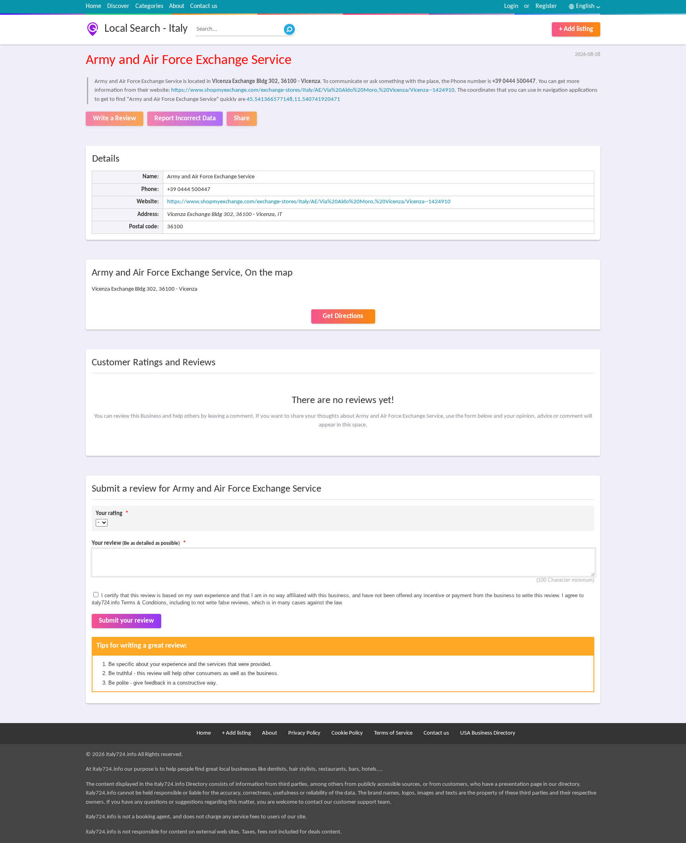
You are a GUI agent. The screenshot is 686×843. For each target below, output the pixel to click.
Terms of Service (393, 733)
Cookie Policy (347, 733)
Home (93, 6)
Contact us (203, 6)
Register (546, 6)
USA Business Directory (487, 733)
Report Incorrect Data (185, 118)
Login (511, 6)
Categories (149, 6)
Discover (118, 6)
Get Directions (343, 316)
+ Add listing (576, 29)
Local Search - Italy (146, 29)
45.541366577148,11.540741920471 (293, 99)
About (176, 6)
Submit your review (126, 620)
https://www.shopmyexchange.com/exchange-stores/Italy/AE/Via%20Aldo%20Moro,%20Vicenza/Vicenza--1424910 (313, 90)
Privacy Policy (304, 733)
